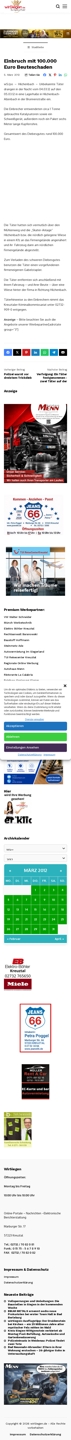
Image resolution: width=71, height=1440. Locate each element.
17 (53, 909)
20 (17, 919)
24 (53, 919)
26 (8, 929)
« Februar (14, 938)
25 (62, 919)
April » (59, 938)
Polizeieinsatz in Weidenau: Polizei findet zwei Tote (36, 1342)
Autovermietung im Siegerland (24, 651)
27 (17, 929)
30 (44, 929)
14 (26, 909)
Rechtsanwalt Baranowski (20, 634)
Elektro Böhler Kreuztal (19, 628)
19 (8, 919)
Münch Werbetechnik (18, 622)
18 (62, 909)
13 (17, 909)
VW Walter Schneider (18, 617)
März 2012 (35, 870)
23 (44, 919)
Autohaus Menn (14, 668)
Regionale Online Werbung (21, 663)
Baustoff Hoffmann (16, 640)
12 (8, 909)
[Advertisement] (35, 181)
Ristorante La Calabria (18, 674)
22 (35, 919)
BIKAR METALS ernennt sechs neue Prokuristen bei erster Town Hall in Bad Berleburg (35, 1314)
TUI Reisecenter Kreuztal (20, 657)
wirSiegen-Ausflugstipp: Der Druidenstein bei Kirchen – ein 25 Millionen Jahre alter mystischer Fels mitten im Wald (36, 1324)
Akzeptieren (15, 726)
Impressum (49, 754)
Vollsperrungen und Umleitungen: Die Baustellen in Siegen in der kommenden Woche (35, 1304)
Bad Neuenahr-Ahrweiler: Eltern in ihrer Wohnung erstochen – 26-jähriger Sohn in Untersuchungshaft (36, 1350)
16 (44, 909)
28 (26, 929)
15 (35, 909)
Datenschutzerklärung (30, 754)
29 (35, 929)
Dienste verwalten (34, 719)
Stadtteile (38, 47)
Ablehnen (13, 736)
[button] (65, 685)
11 (63, 899)
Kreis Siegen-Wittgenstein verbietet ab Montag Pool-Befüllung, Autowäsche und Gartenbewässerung (36, 1334)
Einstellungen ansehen (22, 747)
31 (53, 929)
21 (26, 919)
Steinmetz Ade (13, 645)
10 (53, 899)
